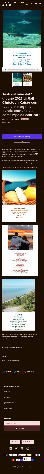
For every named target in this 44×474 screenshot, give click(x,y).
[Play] (5, 69)
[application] (22, 69)
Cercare (7, 391)
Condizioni (8, 408)
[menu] (40, 4)
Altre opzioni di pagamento (22, 142)
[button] (27, 459)
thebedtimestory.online (13, 4)
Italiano (14, 442)
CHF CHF (27, 442)
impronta (7, 397)
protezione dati (9, 403)
